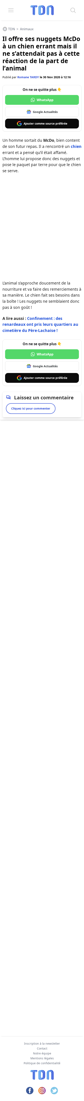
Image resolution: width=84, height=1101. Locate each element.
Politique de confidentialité (42, 1063)
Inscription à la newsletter (42, 1043)
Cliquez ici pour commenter (30, 408)
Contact (42, 1048)
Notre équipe (42, 1053)
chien (76, 146)
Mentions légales (42, 1058)
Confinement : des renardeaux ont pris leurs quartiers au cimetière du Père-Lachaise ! (40, 324)
